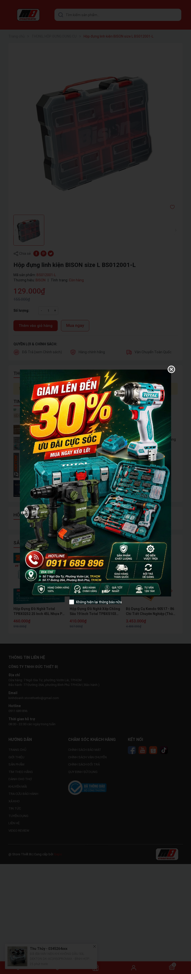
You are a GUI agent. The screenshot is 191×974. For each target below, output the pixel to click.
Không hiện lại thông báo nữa (99, 602)
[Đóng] (171, 369)
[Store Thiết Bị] (95, 483)
